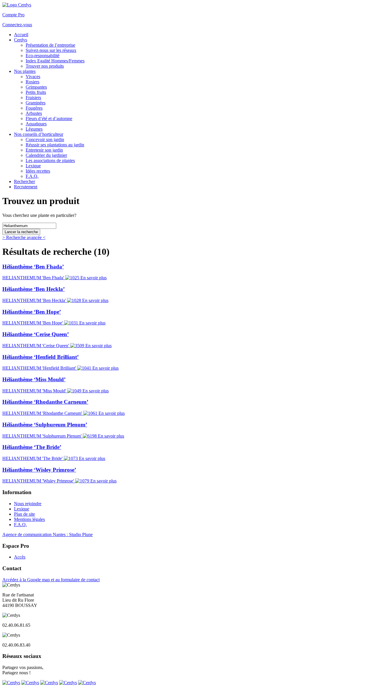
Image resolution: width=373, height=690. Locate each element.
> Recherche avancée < (23, 237)
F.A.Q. (20, 524)
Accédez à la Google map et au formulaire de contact (51, 579)
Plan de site (24, 514)
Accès (19, 556)
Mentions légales (29, 519)
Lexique (21, 508)
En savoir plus (93, 277)
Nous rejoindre (27, 503)
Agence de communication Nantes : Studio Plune (47, 534)
